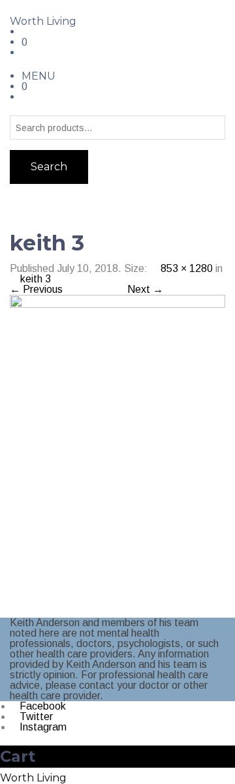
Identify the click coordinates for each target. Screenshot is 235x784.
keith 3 (35, 278)
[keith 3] (117, 455)
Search (49, 166)
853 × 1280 (187, 268)
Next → (145, 289)
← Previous (36, 289)
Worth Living (43, 21)
